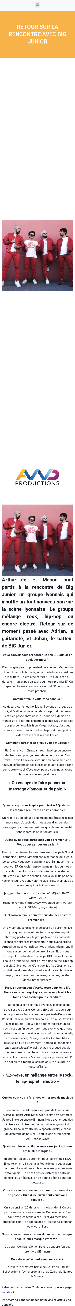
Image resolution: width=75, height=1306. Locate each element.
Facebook (8, 1292)
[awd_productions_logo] (37, 498)
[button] (37, 5)
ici (44, 1287)
